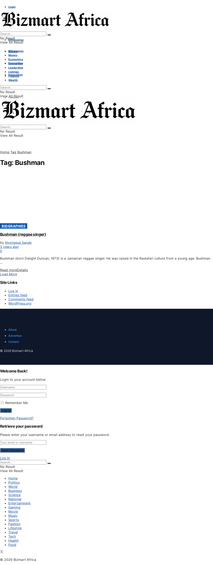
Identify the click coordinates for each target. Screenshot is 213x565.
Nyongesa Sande (18, 242)
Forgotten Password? (16, 418)
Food (12, 545)
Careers (13, 341)
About (12, 329)
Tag (13, 152)
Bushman (24, 152)
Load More (8, 274)
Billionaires (16, 39)
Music (12, 516)
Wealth (13, 80)
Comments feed (20, 299)
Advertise (15, 335)
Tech (12, 536)
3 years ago (9, 247)
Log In (5, 458)
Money (12, 55)
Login (12, 7)
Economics (15, 59)
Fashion (14, 524)
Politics (14, 482)
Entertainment (19, 503)
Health (13, 540)
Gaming (14, 507)
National (14, 499)
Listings (13, 71)
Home (4, 152)
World (12, 486)
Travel (13, 532)
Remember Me (16, 403)
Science (14, 495)
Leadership (15, 67)
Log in (13, 291)
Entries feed (17, 295)
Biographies (14, 226)
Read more (14, 270)
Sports (13, 520)
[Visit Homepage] (56, 29)
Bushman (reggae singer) (23, 234)
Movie (13, 511)
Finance (13, 76)
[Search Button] (49, 34)
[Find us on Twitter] (1, 552)
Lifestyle (15, 528)
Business (15, 491)
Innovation (15, 63)
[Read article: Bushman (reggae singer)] (106, 197)
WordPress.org (19, 303)
